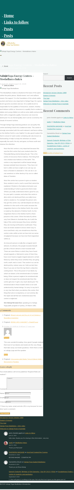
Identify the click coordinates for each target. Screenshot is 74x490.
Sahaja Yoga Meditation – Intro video (55, 101)
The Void (46, 98)
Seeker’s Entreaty (49, 95)
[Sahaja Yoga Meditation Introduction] (10, 46)
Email (2, 398)
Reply (6, 355)
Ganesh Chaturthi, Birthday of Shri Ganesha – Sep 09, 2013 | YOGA (32, 472)
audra (49, 122)
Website (3, 402)
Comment (3, 389)
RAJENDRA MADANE (55, 126)
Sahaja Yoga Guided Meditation (34, 462)
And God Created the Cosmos (37, 452)
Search (45, 74)
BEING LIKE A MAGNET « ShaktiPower (24, 322)
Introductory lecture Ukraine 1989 (54, 93)
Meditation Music (59, 122)
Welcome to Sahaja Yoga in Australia (55, 104)
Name (2, 393)
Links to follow (68, 118)
